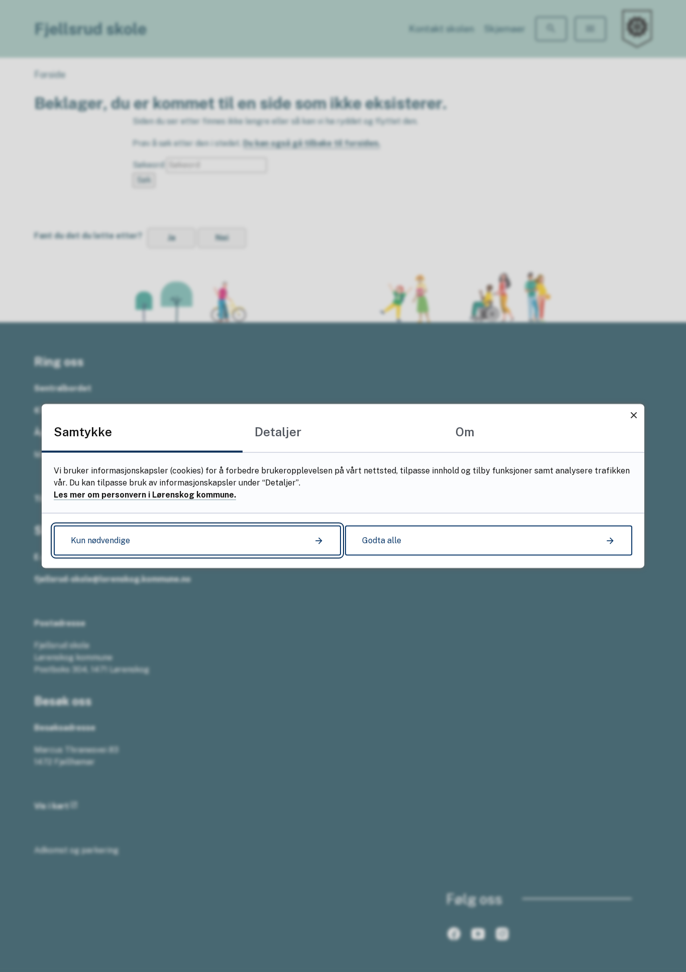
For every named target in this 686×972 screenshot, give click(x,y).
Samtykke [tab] (83, 432)
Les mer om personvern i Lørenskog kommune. (145, 495)
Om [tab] (465, 432)
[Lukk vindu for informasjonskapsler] (633, 415)
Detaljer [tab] (278, 432)
